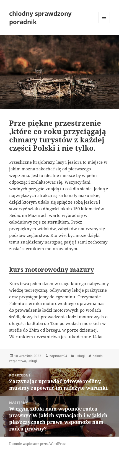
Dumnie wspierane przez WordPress (37, 443)
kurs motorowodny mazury (51, 269)
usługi (80, 355)
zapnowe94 (58, 355)
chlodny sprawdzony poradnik (40, 17)
